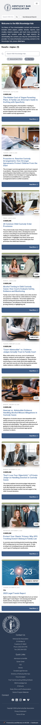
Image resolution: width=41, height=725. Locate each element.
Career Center (20, 661)
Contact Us (20, 635)
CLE (20, 664)
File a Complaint (20, 677)
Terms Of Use (20, 714)
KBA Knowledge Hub (20, 683)
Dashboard (34, 722)
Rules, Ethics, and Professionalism (20, 689)
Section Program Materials (20, 692)
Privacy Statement (20, 711)
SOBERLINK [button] (7, 94)
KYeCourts (20, 686)
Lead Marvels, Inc (19, 722)
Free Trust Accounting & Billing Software (20, 680)
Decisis (20, 667)
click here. (21, 41)
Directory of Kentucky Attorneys (20, 674)
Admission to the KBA (20, 658)
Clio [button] (4, 590)
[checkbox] (21, 17)
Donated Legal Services (20, 671)
